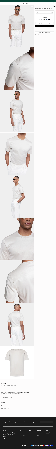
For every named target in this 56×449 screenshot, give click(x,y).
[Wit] (39, 19)
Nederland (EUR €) (10, 445)
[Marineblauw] (46, 19)
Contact (38, 435)
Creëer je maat (40, 23)
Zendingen (30, 432)
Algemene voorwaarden (40, 432)
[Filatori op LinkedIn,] (25, 445)
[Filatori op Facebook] (22, 445)
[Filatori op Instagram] (24, 445)
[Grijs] (41, 19)
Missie (21, 433)
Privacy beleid (39, 433)
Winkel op (3, 3)
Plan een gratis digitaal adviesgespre (44, 32)
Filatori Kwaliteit (22, 435)
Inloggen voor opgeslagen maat (49, 23)
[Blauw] (48, 19)
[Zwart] (49, 19)
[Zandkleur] (43, 19)
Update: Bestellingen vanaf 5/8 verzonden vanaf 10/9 (28, 0)
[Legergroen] (44, 19)
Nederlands (5, 445)
